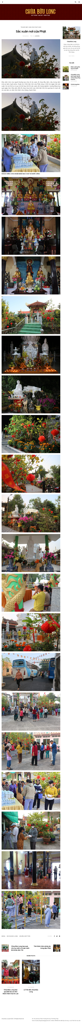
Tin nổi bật (24, 27)
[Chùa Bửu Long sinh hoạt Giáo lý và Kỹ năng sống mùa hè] (66, 77)
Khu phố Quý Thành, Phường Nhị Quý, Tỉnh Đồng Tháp (46, 1018)
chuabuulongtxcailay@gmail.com (42, 1020)
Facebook (54, 936)
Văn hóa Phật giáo (35, 27)
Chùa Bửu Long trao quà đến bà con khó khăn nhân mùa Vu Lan (10, 992)
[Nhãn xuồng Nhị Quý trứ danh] (66, 69)
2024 (3, 936)
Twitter (57, 936)
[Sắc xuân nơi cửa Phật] (31, 58)
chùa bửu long (13, 936)
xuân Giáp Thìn (25, 936)
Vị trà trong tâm (75, 84)
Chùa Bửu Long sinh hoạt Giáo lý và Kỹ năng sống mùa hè (75, 77)
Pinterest (59, 936)
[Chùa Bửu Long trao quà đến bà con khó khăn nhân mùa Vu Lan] (11, 972)
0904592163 (57, 1020)
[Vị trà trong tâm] (66, 86)
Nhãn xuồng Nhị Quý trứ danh (75, 67)
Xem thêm (71, 56)
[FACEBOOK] (2, 2)
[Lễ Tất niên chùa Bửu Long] (31, 972)
